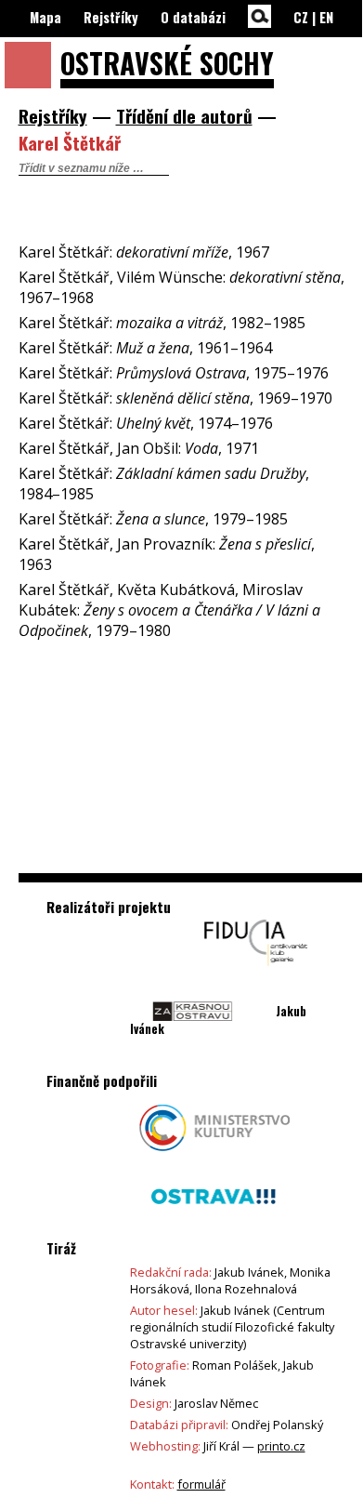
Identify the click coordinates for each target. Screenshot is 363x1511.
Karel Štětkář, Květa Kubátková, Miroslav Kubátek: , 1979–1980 (169, 610)
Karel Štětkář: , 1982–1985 (162, 322)
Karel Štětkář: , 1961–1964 (145, 348)
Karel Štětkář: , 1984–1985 (164, 483)
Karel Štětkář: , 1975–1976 (174, 373)
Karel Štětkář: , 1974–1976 (146, 423)
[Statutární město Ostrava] (213, 1224)
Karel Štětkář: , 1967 (144, 252)
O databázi (193, 17)
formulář (201, 1484)
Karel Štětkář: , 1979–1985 (153, 519)
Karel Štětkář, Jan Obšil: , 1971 (139, 448)
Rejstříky (111, 17)
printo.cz (281, 1446)
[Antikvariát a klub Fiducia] (256, 970)
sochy (167, 63)
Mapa (45, 17)
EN (326, 17)
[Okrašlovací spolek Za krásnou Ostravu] (192, 1039)
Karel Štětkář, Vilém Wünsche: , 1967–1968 (181, 287)
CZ (300, 17)
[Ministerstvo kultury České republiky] (215, 1155)
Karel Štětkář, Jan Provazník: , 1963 (167, 554)
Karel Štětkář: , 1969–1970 (175, 398)
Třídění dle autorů (184, 115)
